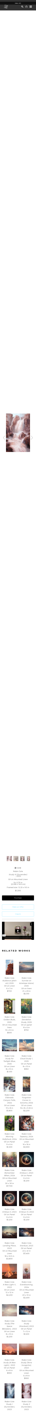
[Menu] (31, 7)
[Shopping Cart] (26, 6)
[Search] (22, 7)
